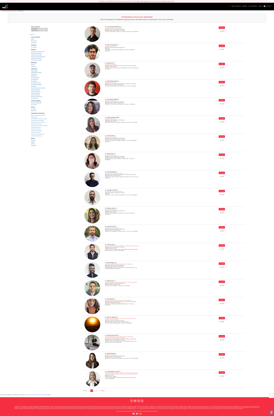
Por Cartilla (34, 104)
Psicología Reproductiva (36, 130)
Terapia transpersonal (36, 96)
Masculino (33, 110)
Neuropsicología (35, 77)
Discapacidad (34, 117)
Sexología (33, 86)
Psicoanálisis (34, 79)
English (33, 142)
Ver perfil (222, 31)
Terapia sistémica (35, 94)
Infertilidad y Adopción (36, 127)
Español (33, 140)
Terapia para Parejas (36, 60)
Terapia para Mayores (36, 58)
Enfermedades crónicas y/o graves (39, 118)
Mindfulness (34, 76)
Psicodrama (34, 81)
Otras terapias (34, 98)
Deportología (34, 70)
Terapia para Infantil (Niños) (38, 56)
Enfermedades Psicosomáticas (38, 122)
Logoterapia (34, 74)
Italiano (33, 143)
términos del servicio (40, 394)
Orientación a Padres (36, 129)
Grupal (32, 64)
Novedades (244, 6)
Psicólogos (34, 47)
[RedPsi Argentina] (134, 413)
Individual (33, 66)
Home (3, 11)
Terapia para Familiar (36, 55)
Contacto (260, 6)
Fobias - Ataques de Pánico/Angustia (39, 125)
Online (32, 39)
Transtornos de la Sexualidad (37, 134)
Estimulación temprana (36, 123)
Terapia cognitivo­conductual (38, 88)
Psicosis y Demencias (36, 132)
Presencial (33, 40)
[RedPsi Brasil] (140, 413)
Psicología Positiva (36, 82)
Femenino (33, 109)
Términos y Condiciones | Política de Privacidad (148, 411)
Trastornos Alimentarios (36, 135)
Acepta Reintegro (35, 102)
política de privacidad (30, 394)
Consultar (222, 27)
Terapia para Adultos (36, 53)
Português (33, 145)
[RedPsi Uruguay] (137, 413)
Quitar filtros (32, 34)
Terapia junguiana (35, 93)
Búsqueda (8, 11)
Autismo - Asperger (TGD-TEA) (38, 115)
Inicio (229, 6)
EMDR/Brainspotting (36, 72)
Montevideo (14, 11)
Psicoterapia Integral (36, 84)
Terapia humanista (35, 91)
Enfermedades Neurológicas (37, 120)
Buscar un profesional (236, 6)
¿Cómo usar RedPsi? (252, 6)
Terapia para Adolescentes (38, 51)
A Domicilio (34, 42)
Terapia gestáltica (35, 89)
